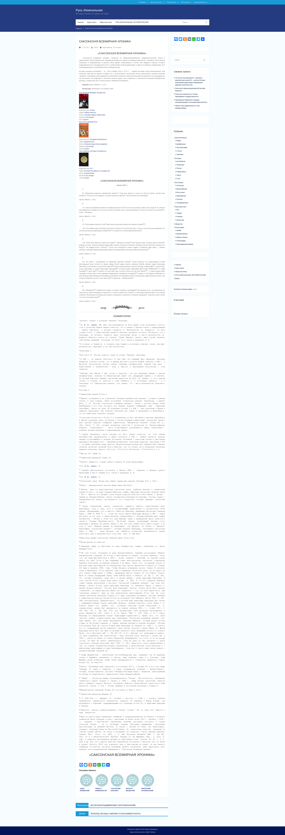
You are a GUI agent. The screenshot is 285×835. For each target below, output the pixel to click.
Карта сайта (91, 22)
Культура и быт (156, 2)
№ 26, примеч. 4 (92, 466)
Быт (177, 210)
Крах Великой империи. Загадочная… (92, 93)
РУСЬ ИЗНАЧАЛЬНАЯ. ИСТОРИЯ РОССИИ (131, 22)
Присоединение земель (184, 244)
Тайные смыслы (90, 112)
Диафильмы (181, 144)
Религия (179, 216)
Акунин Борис (89, 173)
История (142, 2)
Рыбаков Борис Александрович (95, 144)
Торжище (179, 154)
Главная (80, 22)
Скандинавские (182, 203)
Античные (180, 185)
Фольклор (180, 220)
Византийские (181, 189)
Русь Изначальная (89, 10)
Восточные (180, 192)
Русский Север (181, 147)
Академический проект (98, 139)
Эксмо (92, 110)
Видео (178, 140)
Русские (179, 199)
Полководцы (181, 241)
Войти (177, 278)
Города (179, 213)
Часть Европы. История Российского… (93, 151)
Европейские (107, 47)
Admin (96, 47)
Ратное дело (171, 2)
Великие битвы (182, 234)
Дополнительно (200, 2)
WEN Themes (150, 832)
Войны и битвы (182, 237)
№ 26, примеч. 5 (92, 477)
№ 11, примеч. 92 (92, 325)
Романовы (180, 165)
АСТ (91, 168)
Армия (178, 230)
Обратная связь (106, 22)
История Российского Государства (97, 171)
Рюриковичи (181, 172)
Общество (179, 224)
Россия (179, 168)
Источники (185, 2)
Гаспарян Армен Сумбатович (94, 115)
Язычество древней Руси (88, 122)
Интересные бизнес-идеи (183, 289)
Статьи (179, 151)
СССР (178, 178)
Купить (86, 119)
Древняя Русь (89, 142)
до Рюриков (180, 161)
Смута (178, 175)
